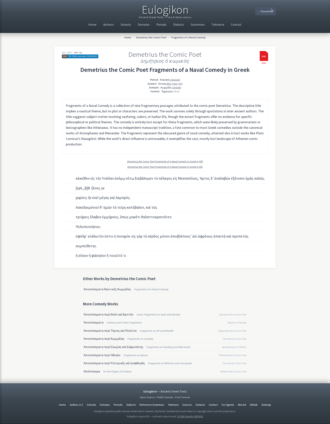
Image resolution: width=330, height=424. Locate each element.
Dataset (200, 404)
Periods (161, 24)
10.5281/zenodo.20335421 (190, 416)
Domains (144, 24)
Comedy (176, 87)
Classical (175, 79)
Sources (187, 404)
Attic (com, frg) (174, 83)
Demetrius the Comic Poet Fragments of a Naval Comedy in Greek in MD (165, 167)
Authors (108, 24)
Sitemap (266, 404)
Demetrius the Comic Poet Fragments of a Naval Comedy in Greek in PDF (165, 161)
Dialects (178, 24)
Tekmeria (218, 24)
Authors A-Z (76, 404)
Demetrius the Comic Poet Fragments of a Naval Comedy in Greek (165, 70)
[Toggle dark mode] (272, 10)
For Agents (228, 404)
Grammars (198, 24)
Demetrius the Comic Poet (151, 37)
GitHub (254, 404)
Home (92, 24)
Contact (236, 24)
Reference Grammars (152, 404)
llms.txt (242, 404)
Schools (126, 24)
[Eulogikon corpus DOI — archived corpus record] (80, 56)
